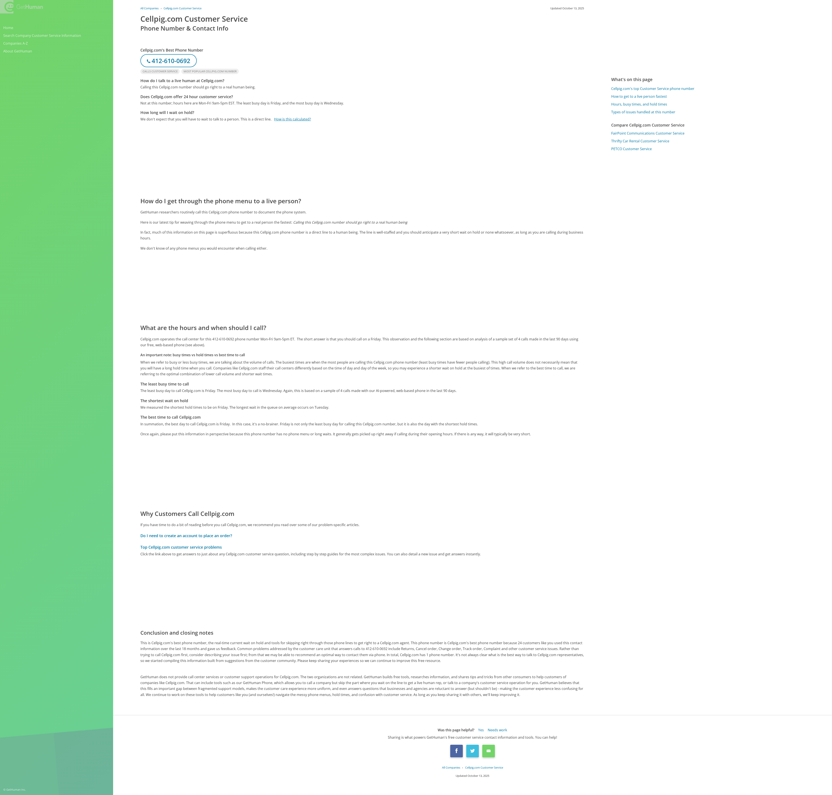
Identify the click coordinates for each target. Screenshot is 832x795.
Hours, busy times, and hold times (639, 104)
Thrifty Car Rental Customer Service (640, 141)
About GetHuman (17, 51)
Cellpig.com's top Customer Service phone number (652, 88)
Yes (481, 730)
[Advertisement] (270, 159)
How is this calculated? (292, 119)
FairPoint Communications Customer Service (647, 133)
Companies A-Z (15, 43)
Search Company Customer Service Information (42, 35)
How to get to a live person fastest (639, 96)
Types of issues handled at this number (643, 112)
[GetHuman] (21, 6)
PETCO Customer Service (631, 148)
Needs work (497, 730)
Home (8, 27)
